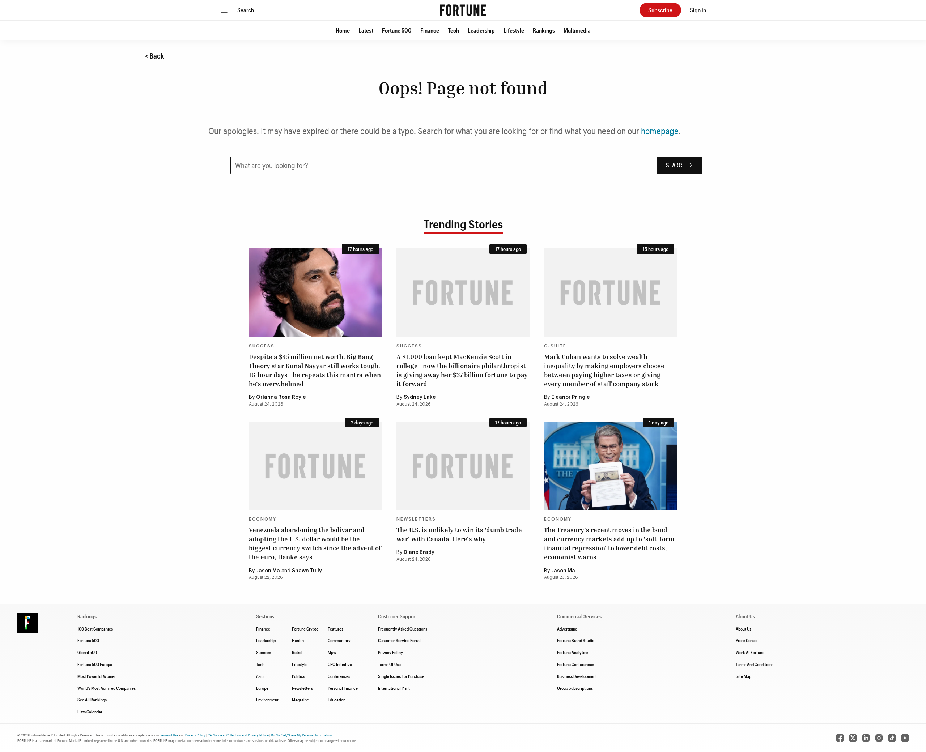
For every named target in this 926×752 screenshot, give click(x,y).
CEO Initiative (340, 664)
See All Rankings (92, 699)
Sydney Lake (420, 397)
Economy (262, 519)
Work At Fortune (750, 652)
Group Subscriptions (575, 688)
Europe (262, 688)
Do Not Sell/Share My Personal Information (301, 735)
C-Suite (555, 346)
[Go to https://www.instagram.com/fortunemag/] (879, 738)
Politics (298, 676)
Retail (297, 652)
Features (335, 628)
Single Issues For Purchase (401, 676)
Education (336, 699)
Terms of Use (169, 735)
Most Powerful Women (96, 676)
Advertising (567, 628)
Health (298, 640)
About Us (743, 628)
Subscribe (660, 10)
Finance (429, 30)
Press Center (747, 640)
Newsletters (416, 519)
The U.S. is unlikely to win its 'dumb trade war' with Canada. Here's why (459, 534)
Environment (267, 699)
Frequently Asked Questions (402, 628)
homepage (660, 130)
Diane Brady (419, 552)
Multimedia (577, 30)
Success (262, 346)
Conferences (339, 676)
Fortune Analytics (572, 652)
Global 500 (87, 652)
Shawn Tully (307, 570)
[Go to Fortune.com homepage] (463, 10)
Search (245, 10)
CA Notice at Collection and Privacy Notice (238, 735)
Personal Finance (343, 688)
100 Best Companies (95, 628)
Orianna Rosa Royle (281, 397)
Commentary (339, 640)
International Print (394, 688)
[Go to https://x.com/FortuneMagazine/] (853, 738)
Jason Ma (268, 570)
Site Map (743, 676)
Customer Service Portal (399, 640)
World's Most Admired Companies (106, 688)
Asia (260, 676)
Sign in (698, 10)
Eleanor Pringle (570, 397)
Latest (365, 30)
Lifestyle (514, 30)
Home (343, 30)
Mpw (332, 652)
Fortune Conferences (575, 664)
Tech (453, 30)
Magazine (300, 699)
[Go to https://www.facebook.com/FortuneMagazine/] (840, 738)
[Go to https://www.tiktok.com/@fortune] (892, 738)
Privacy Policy (390, 652)
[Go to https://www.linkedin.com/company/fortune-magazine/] (866, 738)
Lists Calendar (89, 711)
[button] (343, 30)
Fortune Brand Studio (575, 640)
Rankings (544, 30)
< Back (154, 55)
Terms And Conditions (754, 664)
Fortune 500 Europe (94, 664)
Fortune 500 (397, 30)
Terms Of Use (389, 664)
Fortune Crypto (305, 628)
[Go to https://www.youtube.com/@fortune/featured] (905, 738)
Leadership (481, 30)
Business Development (577, 676)
